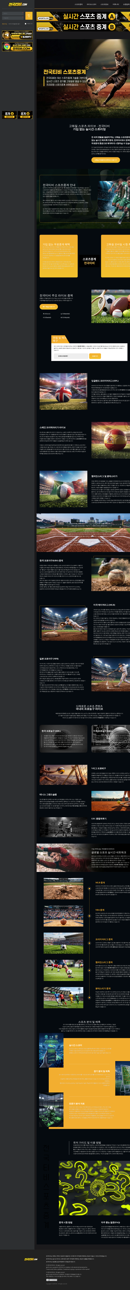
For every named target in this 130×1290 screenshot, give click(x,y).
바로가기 (95, 356)
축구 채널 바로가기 (49, 307)
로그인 (29, 15)
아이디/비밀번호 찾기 (14, 24)
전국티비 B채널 (93, 542)
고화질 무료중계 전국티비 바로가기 (105, 160)
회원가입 (4, 24)
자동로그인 (29, 23)
